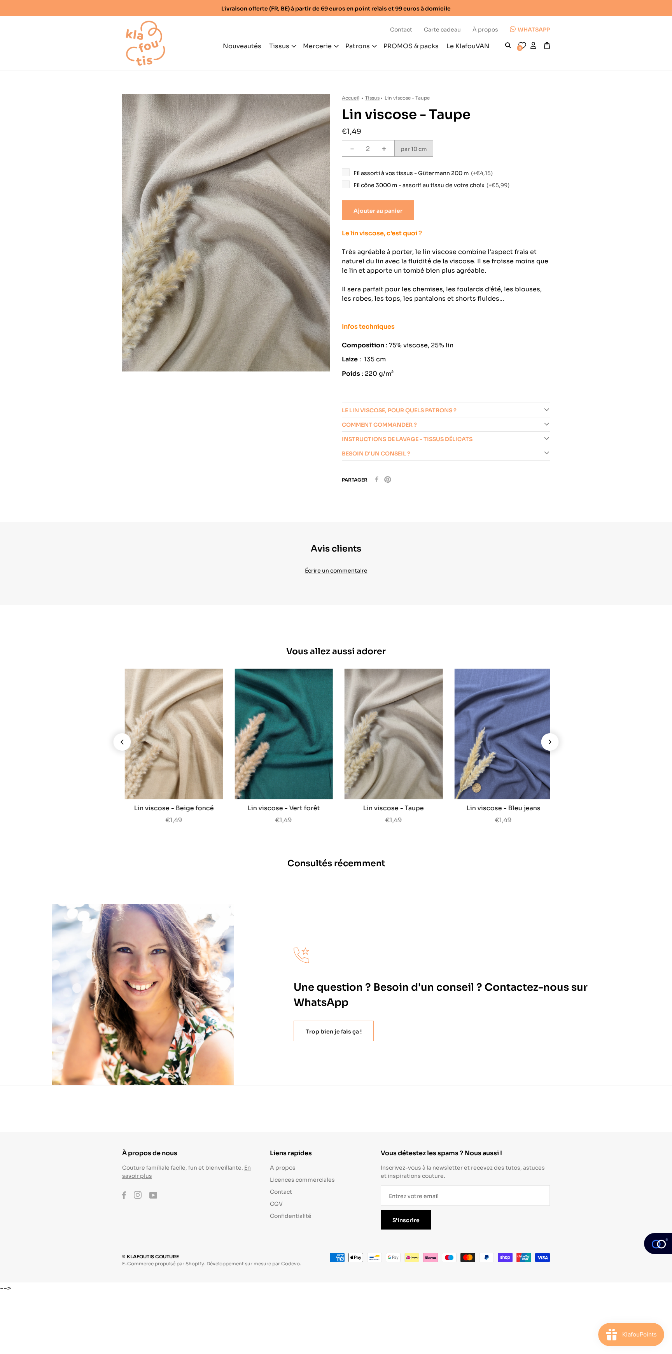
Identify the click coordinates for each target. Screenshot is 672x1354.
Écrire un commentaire (336, 570)
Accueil (350, 97)
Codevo (290, 1263)
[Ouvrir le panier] (547, 45)
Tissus (372, 97)
